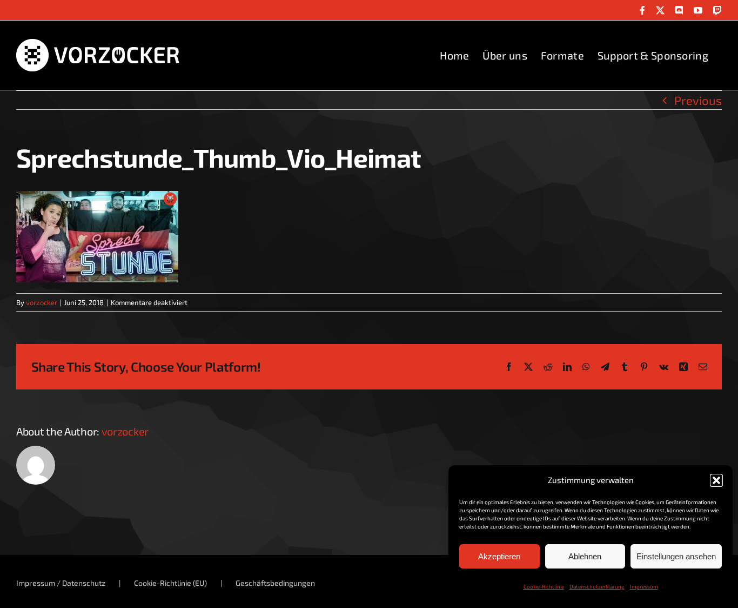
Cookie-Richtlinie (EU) (170, 582)
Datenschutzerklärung (597, 586)
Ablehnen (584, 556)
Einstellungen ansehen (676, 556)
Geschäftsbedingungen (275, 582)
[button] (716, 480)
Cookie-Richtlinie (544, 586)
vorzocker (41, 302)
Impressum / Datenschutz (60, 582)
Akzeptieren (499, 556)
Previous (698, 100)
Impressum (644, 586)
